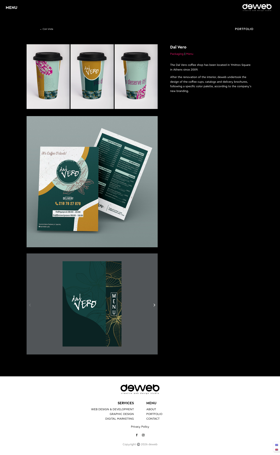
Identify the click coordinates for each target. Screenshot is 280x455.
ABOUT (151, 409)
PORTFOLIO (244, 29)
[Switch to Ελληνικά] (277, 444)
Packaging (177, 54)
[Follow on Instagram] (143, 435)
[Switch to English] (277, 449)
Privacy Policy (140, 426)
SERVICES (126, 403)
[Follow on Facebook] (136, 435)
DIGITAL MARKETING (119, 418)
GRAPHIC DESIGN (122, 414)
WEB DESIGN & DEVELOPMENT (112, 409)
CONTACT (153, 418)
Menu (189, 54)
